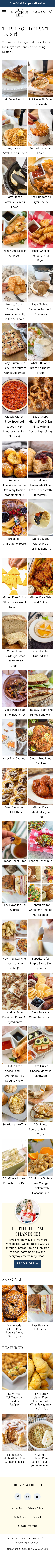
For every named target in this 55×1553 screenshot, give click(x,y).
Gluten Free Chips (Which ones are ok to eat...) (14, 602)
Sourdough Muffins (14, 1124)
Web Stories (20, 1517)
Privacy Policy (35, 1508)
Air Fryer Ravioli (14, 99)
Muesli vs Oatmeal (14, 758)
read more (26, 1263)
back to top (29, 1526)
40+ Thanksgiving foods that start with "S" (14, 963)
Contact (36, 1517)
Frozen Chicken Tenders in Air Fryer (40, 255)
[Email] (37, 1496)
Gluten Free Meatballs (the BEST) (40, 812)
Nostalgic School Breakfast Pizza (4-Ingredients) (14, 1017)
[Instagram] (27, 1496)
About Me (17, 1508)
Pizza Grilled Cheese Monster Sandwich (40, 1070)
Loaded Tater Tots (40, 861)
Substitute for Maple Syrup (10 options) (40, 963)
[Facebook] (17, 1496)
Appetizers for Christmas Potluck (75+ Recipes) (40, 909)
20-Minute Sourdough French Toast (40, 1129)
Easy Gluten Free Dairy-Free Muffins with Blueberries (14, 367)
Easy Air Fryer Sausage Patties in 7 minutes (40, 309)
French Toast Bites (14, 861)
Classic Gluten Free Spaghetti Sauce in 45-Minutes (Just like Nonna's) (14, 426)
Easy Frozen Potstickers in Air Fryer (14, 201)
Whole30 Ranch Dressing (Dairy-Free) (40, 367)
